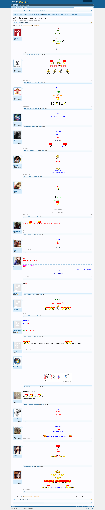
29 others (38, 216)
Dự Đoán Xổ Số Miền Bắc (23, 20)
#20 (91, 489)
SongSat (15, 455)
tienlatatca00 (34, 294)
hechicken (15, 309)
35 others (42, 176)
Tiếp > (37, 25)
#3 (91, 106)
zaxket (30, 421)
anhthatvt (15, 293)
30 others (38, 386)
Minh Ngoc (15, 165)
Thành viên (21, 5)
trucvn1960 (15, 69)
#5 (91, 148)
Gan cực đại (67, 14)
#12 (91, 313)
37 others (42, 150)
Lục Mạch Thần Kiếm (16, 249)
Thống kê (62, 14)
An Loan (15, 266)
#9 (91, 249)
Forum (15, 5)
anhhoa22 (34, 252)
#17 (91, 418)
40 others (40, 82)
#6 (91, 174)
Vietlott (29, 14)
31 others (38, 466)
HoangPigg (35, 20)
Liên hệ (75, 506)
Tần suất (72, 14)
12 (34, 25)
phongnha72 (16, 123)
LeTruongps (34, 126)
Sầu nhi (35, 54)
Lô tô (76, 14)
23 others (40, 294)
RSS (92, 506)
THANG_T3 (15, 366)
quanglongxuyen (17, 480)
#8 (91, 232)
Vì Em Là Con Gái (27, 108)
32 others (42, 108)
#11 (91, 292)
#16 (91, 401)
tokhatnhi (15, 418)
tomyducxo (15, 401)
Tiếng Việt (14, 506)
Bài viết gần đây (24, 7)
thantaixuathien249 (17, 331)
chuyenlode (16, 97)
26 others (38, 336)
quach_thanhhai (17, 351)
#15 (91, 384)
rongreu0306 (31, 54)
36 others (38, 234)
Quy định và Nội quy (90, 508)
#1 (91, 52)
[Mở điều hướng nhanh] (91, 10)
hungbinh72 (26, 54)
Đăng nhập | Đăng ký (88, 1)
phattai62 (15, 436)
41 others (40, 54)
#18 (91, 438)
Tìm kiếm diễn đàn (15, 7)
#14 (91, 349)
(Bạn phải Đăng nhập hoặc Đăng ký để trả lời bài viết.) (82, 496)
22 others (42, 404)
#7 (91, 214)
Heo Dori (15, 191)
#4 (91, 123)
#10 (91, 276)
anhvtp (14, 140)
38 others (40, 126)
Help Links (28, 5)
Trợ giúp (79, 506)
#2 (91, 80)
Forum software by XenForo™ (22, 508)
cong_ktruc (34, 82)
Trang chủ (83, 506)
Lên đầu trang (88, 506)
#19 (91, 463)
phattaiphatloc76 (17, 231)
